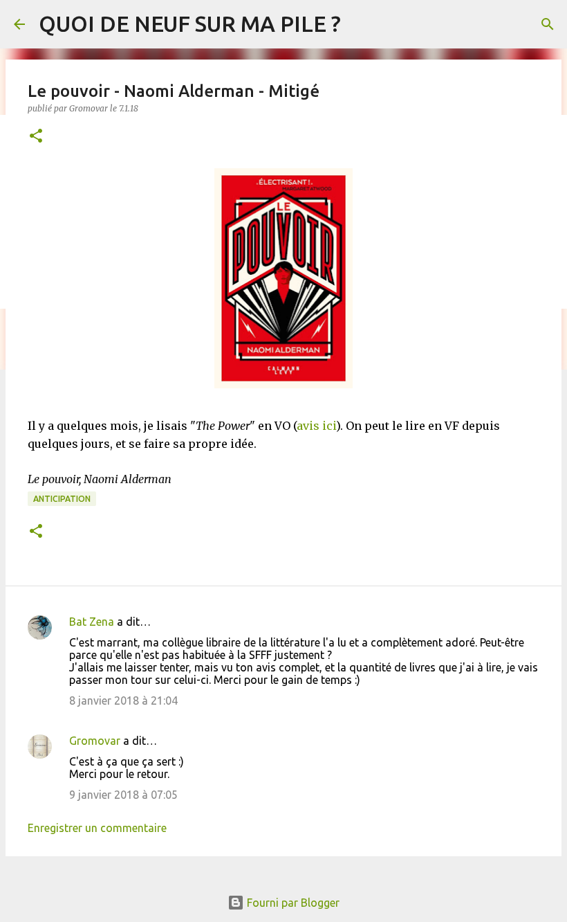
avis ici (316, 426)
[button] (36, 136)
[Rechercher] (547, 24)
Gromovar (94, 740)
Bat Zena (91, 621)
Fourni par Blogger (292, 902)
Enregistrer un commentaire (97, 828)
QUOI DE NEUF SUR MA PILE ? (190, 23)
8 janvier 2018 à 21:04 (123, 700)
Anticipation (62, 498)
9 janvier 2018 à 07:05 (123, 794)
